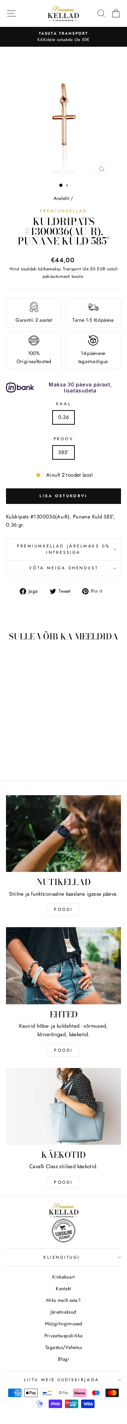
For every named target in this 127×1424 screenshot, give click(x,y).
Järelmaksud (63, 1311)
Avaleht (61, 198)
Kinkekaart (63, 1276)
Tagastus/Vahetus (63, 1347)
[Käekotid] (63, 1106)
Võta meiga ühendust (63, 568)
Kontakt (63, 1288)
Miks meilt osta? (63, 1300)
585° (63, 452)
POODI (63, 909)
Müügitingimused (64, 1323)
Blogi (63, 1358)
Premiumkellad (63, 211)
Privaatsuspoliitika (63, 1335)
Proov (64, 439)
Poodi (63, 1050)
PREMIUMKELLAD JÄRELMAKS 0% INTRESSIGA (63, 549)
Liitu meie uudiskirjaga (61, 1380)
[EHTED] (63, 965)
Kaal (63, 404)
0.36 (63, 417)
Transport (72, 269)
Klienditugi (61, 1257)
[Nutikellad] (63, 833)
